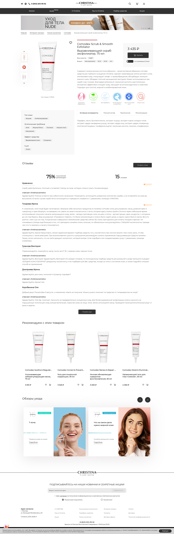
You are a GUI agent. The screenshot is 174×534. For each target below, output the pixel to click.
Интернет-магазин (110, 509)
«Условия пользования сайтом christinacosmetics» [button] (103, 530)
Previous (24, 51)
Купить (140, 55)
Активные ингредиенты (89, 113)
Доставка (132, 513)
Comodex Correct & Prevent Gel (71, 370)
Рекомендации (141, 113)
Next (24, 82)
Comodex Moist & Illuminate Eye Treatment (135, 370)
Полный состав (109, 113)
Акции (142, 11)
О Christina (76, 11)
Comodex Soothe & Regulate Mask (38, 370)
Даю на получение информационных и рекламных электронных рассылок (88, 496)
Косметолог (107, 500)
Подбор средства (120, 11)
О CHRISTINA (59, 509)
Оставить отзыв (142, 165)
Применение (125, 113)
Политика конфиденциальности (139, 517)
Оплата (131, 509)
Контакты (107, 513)
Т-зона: (32, 422)
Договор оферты (109, 517)
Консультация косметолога (88, 509)
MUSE (54, 11)
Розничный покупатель (73, 500)
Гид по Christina (98, 11)
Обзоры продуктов (44, 413)
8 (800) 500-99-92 (87, 522)
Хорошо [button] (165, 531)
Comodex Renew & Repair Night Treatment (103, 370)
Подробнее (33, 442)
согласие (63, 496)
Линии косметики (85, 517)
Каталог (32, 11)
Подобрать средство (86, 513)
